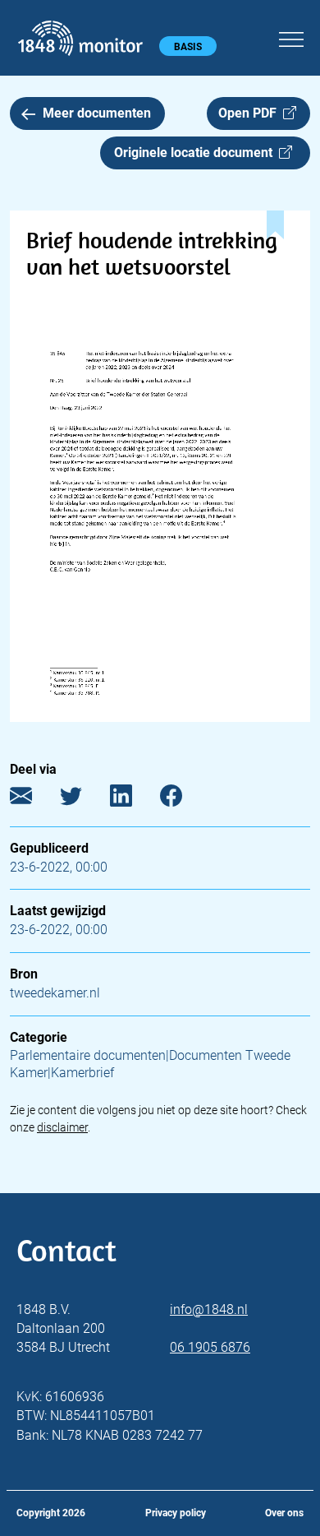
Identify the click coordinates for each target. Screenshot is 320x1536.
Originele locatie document (196, 152)
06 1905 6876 (210, 1347)
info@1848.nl (209, 1309)
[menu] (291, 37)
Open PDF (250, 113)
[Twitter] (83, 799)
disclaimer (62, 1127)
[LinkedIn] (133, 799)
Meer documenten (97, 113)
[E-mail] (33, 799)
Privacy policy (175, 1513)
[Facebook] (183, 799)
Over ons (284, 1513)
